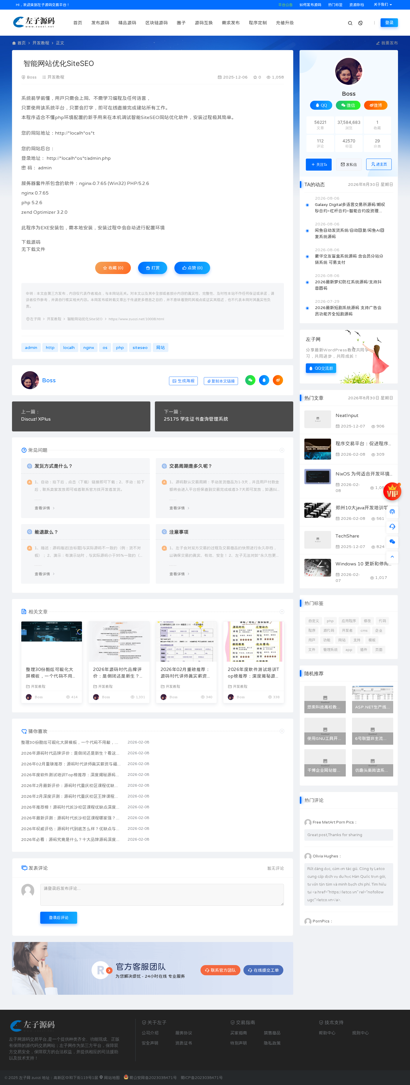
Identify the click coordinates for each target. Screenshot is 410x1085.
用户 (311, 640)
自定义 (313, 621)
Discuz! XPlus (36, 418)
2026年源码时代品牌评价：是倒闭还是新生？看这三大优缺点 (118, 673)
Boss (32, 77)
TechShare (347, 535)
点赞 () (194, 268)
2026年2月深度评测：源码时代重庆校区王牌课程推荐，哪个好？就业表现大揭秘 (71, 796)
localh (76, 132)
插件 (363, 649)
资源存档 (356, 5)
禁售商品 (272, 1033)
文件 (311, 649)
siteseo (140, 347)
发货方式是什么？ (54, 466)
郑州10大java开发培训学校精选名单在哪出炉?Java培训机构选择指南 (364, 507)
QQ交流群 (324, 368)
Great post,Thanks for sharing (334, 835)
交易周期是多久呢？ (191, 466)
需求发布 (231, 22)
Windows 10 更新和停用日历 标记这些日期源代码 (364, 563)
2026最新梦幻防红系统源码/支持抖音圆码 (348, 285)
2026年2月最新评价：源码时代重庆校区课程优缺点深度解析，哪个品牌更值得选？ (71, 785)
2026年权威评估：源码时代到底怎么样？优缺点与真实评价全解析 (71, 829)
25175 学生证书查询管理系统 (196, 418)
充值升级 (285, 22)
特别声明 (238, 1043)
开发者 (347, 630)
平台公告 (285, 5)
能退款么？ (47, 531)
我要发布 (389, 43)
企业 (378, 630)
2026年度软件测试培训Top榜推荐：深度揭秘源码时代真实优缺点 (253, 673)
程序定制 (258, 22)
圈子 (181, 22)
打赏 (155, 268)
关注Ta (321, 164)
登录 (389, 22)
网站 (164, 117)
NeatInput (347, 415)
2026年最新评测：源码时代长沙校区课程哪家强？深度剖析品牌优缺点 (71, 818)
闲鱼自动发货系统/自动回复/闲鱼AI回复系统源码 (349, 233)
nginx (85, 183)
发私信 (351, 164)
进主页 (381, 164)
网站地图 (111, 1078)
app (348, 649)
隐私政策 (272, 1043)
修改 (367, 621)
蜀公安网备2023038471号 (153, 1078)
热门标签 (334, 5)
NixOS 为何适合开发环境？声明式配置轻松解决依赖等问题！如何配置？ (364, 473)
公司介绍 (150, 1033)
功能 (326, 640)
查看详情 (42, 508)
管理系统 (330, 649)
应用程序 (349, 621)
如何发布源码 (310, 5)
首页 (77, 22)
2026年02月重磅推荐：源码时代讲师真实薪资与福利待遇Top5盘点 (186, 673)
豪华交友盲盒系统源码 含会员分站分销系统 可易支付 (349, 259)
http (60, 132)
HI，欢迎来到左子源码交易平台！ (42, 5)
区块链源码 (156, 22)
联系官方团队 (223, 970)
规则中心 (360, 1033)
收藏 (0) (115, 268)
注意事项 (178, 531)
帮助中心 (327, 1033)
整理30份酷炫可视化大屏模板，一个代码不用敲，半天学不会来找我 (50, 673)
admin (94, 158)
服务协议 (183, 1033)
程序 (311, 630)
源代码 (328, 630)
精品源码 (127, 22)
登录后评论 (58, 918)
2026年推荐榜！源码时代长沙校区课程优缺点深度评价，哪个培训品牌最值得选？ (71, 807)
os (88, 132)
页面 (378, 649)
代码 (382, 621)
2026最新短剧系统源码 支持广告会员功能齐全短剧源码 (348, 311)
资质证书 (183, 1043)
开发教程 (40, 43)
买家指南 (238, 1033)
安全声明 (150, 1043)
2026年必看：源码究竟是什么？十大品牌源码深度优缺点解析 (71, 839)
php (59, 117)
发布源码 (100, 22)
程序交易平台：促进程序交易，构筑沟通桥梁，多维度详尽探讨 (364, 443)
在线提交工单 (266, 970)
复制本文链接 (223, 381)
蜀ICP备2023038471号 (202, 1078)
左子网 (35, 319)
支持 (356, 640)
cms (363, 630)
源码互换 (204, 22)
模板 (371, 640)
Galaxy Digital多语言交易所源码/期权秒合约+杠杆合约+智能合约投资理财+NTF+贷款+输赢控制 (350, 208)
